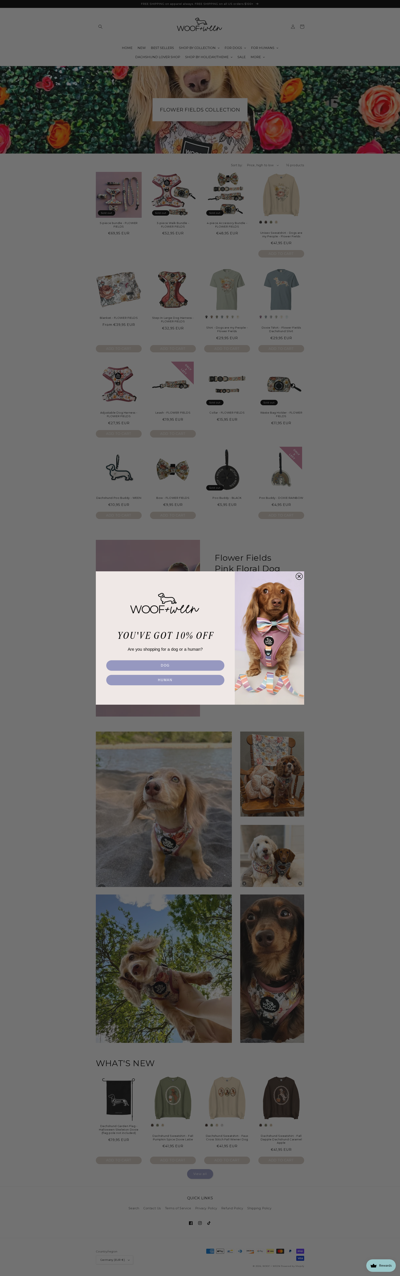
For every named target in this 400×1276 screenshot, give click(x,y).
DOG (165, 665)
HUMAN (165, 680)
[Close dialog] (299, 576)
